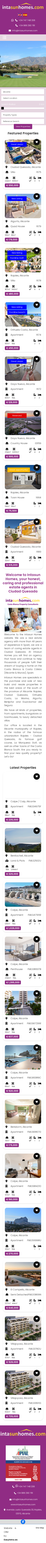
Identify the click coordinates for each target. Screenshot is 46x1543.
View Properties (23, 126)
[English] (20, 15)
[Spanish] (25, 15)
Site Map (40, 1528)
